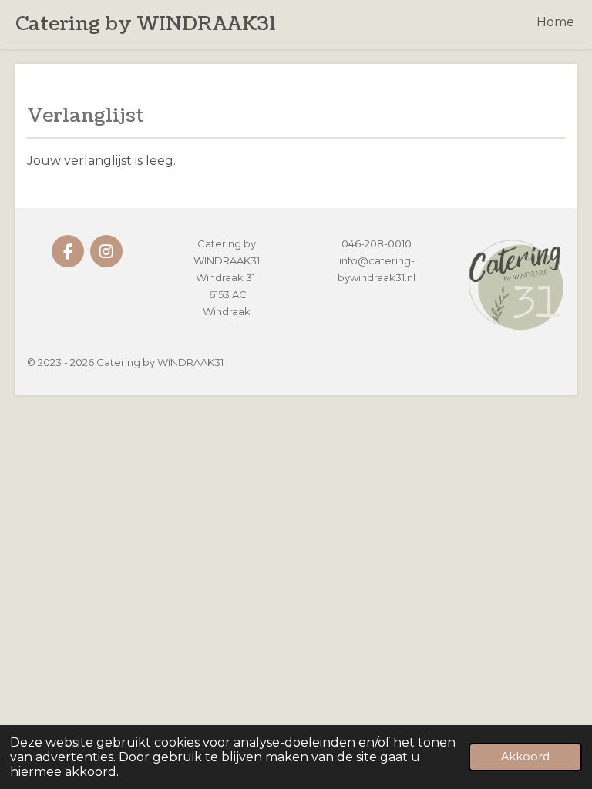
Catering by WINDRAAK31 (145, 24)
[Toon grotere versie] (515, 284)
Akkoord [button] (525, 757)
